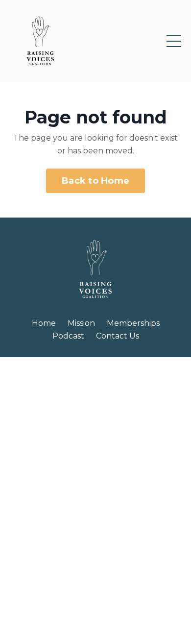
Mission (81, 323)
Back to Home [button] (95, 180)
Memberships (133, 323)
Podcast (68, 336)
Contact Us (117, 336)
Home (44, 323)
